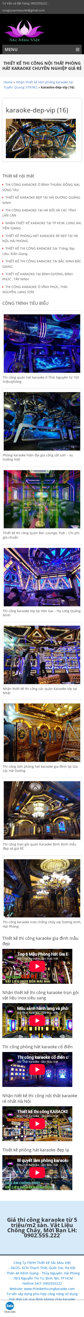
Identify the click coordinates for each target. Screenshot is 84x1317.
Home (8, 82)
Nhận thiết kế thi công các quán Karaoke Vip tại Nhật (40, 690)
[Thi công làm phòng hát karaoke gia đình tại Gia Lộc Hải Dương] (42, 732)
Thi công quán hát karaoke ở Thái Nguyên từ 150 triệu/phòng (41, 379)
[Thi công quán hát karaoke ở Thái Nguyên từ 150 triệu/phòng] (42, 343)
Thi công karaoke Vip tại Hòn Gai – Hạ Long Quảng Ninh (42, 613)
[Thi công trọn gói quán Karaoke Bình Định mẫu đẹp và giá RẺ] (42, 810)
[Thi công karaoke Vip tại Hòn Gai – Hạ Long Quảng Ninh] (42, 577)
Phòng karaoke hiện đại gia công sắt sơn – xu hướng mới (38, 457)
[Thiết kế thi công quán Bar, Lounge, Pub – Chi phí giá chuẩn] (42, 499)
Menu (11, 49)
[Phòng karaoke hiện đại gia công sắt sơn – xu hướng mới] (42, 421)
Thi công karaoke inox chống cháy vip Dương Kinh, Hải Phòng (42, 924)
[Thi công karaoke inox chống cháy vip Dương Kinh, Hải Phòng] (42, 888)
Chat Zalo (9, 1311)
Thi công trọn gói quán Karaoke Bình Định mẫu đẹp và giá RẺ (39, 846)
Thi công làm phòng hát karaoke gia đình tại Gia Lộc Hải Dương (40, 768)
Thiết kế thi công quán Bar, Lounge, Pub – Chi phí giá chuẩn (41, 535)
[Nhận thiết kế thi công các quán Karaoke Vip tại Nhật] (42, 655)
